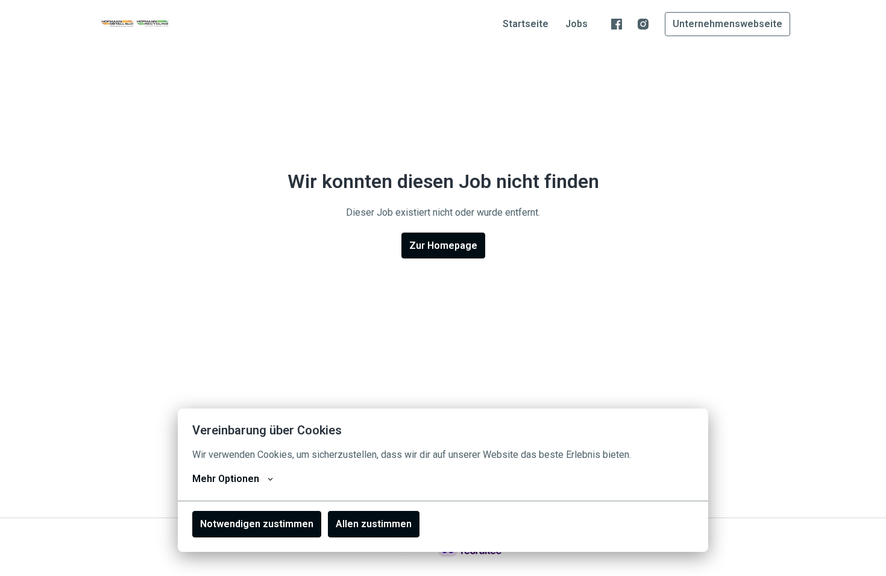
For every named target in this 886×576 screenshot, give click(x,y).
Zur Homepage (443, 245)
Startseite (525, 24)
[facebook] (617, 24)
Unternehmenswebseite (727, 24)
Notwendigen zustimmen (256, 524)
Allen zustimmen (374, 524)
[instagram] (643, 24)
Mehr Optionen (225, 478)
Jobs (576, 24)
